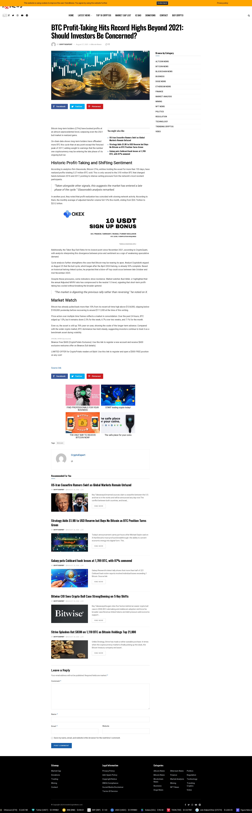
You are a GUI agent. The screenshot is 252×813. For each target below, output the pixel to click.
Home (71, 15)
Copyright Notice (109, 779)
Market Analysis (164, 96)
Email (54, 726)
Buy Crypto (177, 15)
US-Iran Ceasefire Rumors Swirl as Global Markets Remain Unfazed (127, 139)
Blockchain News (164, 71)
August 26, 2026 (73, 490)
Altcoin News (162, 61)
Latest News (84, 15)
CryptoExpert (65, 44)
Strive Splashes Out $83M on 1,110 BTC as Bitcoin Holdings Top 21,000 (93, 631)
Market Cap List (123, 15)
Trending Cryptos (165, 126)
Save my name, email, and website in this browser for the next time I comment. (87, 738)
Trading (54, 779)
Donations (150, 15)
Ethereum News (163, 86)
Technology (162, 121)
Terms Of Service (110, 791)
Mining (159, 101)
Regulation (161, 116)
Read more (98, 506)
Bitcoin (60, 443)
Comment (56, 681)
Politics (160, 111)
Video (158, 131)
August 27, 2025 (82, 44)
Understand (162, 3)
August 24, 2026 (73, 637)
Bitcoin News (96, 44)
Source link (56, 368)
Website (105, 726)
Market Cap (56, 771)
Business (160, 76)
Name (54, 714)
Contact (164, 15)
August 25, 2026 (73, 530)
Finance (159, 91)
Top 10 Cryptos (103, 15)
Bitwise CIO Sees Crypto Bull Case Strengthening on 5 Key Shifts (89, 596)
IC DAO (138, 15)
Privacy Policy (108, 771)
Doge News (161, 81)
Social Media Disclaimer (113, 787)
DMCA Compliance (110, 783)
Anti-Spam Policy (109, 775)
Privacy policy (222, 3)
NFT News (160, 106)
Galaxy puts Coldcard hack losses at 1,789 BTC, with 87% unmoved (127, 152)
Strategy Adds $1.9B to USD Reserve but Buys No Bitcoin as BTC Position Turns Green (128, 145)
